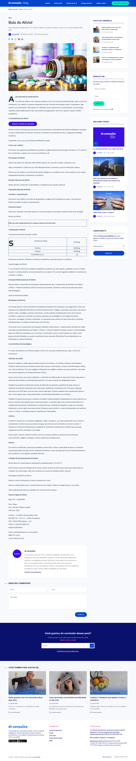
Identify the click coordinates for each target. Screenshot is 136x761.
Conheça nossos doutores (32, 572)
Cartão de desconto (55, 730)
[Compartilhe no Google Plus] (19, 39)
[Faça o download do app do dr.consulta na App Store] (22, 741)
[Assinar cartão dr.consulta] (22, 124)
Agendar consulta (120, 3)
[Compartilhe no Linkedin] (22, 39)
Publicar (81, 615)
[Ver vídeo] (108, 137)
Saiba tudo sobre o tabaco (103, 212)
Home (47, 3)
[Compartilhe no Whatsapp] (15, 39)
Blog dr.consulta (13, 9)
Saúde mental (86, 3)
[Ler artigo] (96, 29)
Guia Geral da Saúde (55, 738)
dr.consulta (15, 34)
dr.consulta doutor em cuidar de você (108, 149)
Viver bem (58, 3)
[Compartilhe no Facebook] (9, 39)
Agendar (108, 253)
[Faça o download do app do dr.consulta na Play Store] (12, 741)
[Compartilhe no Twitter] (12, 39)
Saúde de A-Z (71, 3)
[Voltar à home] (17, 726)
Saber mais (100, 3)
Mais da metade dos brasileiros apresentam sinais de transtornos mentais (106, 181)
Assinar (99, 104)
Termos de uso (107, 757)
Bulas (21, 9)
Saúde (51, 733)
